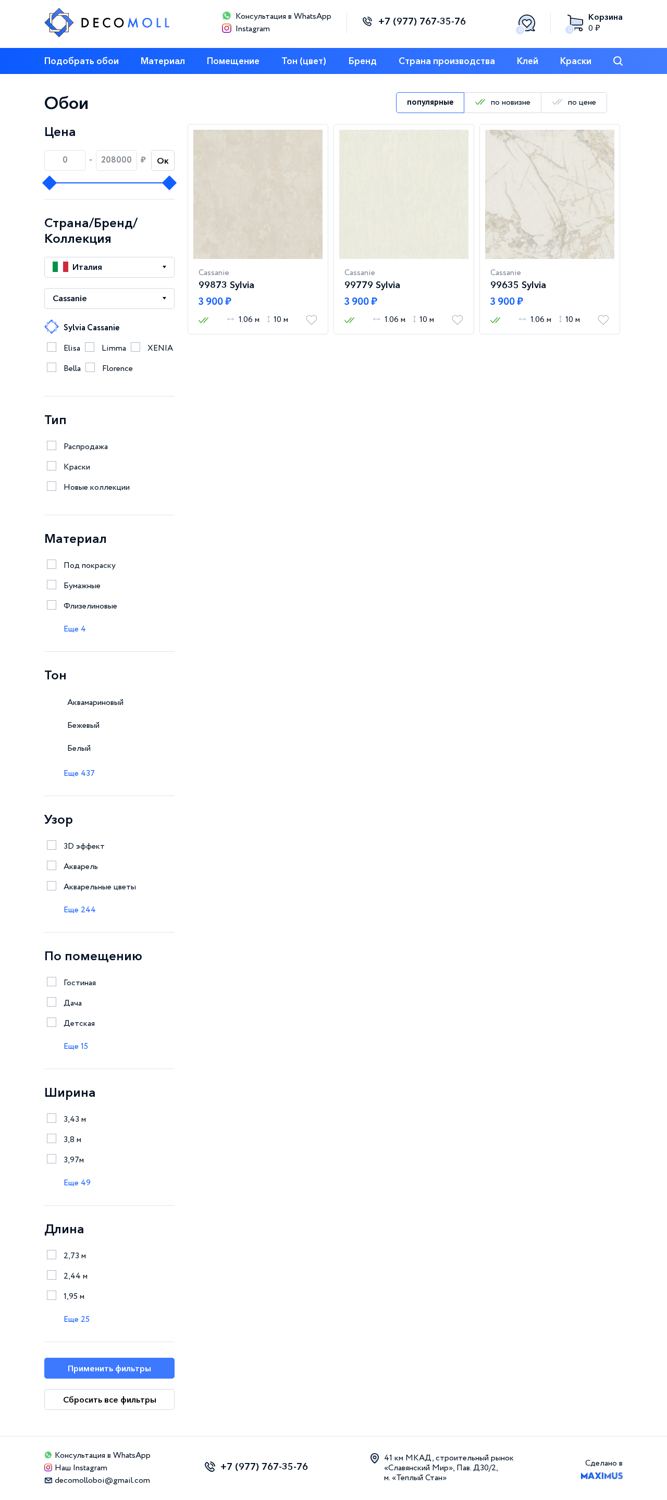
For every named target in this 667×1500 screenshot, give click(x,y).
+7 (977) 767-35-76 (422, 21)
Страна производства (447, 60)
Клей (527, 60)
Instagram (253, 29)
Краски (575, 60)
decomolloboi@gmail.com (102, 1480)
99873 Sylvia (226, 285)
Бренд (363, 60)
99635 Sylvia (518, 285)
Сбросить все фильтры (109, 1399)
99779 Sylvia (372, 285)
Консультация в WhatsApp (283, 16)
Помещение (233, 60)
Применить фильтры (109, 1368)
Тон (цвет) (303, 60)
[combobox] (109, 267)
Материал (163, 60)
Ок (163, 160)
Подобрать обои (81, 60)
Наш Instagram (81, 1468)
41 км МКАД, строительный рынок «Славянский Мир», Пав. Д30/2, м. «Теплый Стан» (449, 1468)
